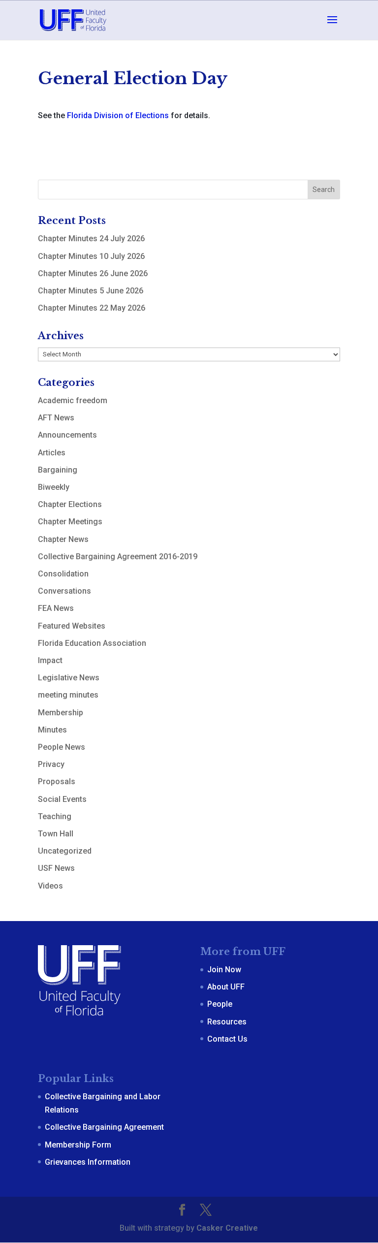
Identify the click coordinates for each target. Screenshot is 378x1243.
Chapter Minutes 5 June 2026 (90, 290)
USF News (56, 868)
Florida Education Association (92, 643)
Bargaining (57, 470)
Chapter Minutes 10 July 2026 (91, 256)
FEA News (56, 608)
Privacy (51, 764)
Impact (50, 660)
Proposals (56, 781)
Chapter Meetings (70, 521)
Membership (60, 712)
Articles (51, 452)
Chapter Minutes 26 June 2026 (93, 273)
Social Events (62, 799)
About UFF (226, 986)
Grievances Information (87, 1162)
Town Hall (55, 833)
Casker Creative (227, 1228)
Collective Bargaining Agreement (104, 1127)
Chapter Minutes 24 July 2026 (91, 238)
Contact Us (227, 1039)
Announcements (67, 435)
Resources (227, 1021)
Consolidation (63, 573)
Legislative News (68, 677)
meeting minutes (68, 695)
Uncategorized (65, 851)
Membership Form (78, 1144)
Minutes (52, 729)
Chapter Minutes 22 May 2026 (91, 308)
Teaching (54, 816)
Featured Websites (71, 626)
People (219, 1004)
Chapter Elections (70, 504)
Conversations (64, 591)
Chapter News (63, 539)
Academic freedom (72, 400)
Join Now (224, 969)
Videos (50, 886)
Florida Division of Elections (118, 115)
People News (61, 747)
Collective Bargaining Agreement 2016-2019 (117, 556)
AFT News (56, 417)
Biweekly (53, 487)
